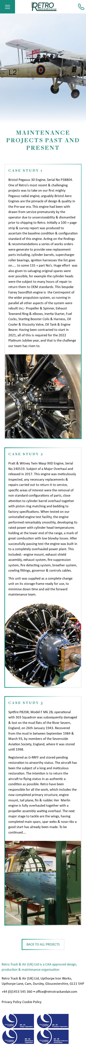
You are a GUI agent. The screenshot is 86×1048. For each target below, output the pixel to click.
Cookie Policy (32, 1002)
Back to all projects (43, 944)
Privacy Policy (12, 1002)
